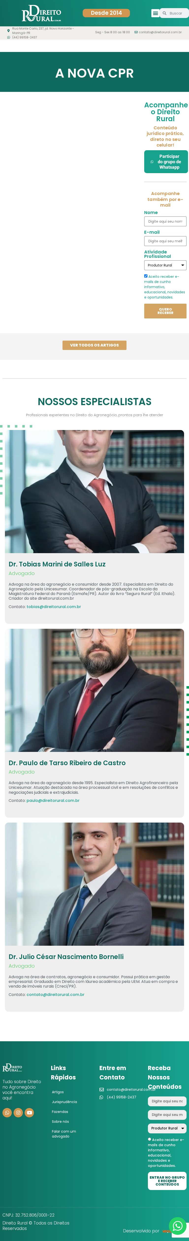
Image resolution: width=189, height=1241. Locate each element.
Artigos (58, 1092)
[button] (155, 13)
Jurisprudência (64, 1101)
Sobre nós (60, 1121)
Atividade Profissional (157, 254)
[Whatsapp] (7, 1112)
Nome (151, 212)
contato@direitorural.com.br (55, 994)
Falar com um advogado (64, 1134)
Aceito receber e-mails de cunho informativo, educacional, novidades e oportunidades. (164, 287)
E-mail (152, 232)
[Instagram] (18, 1112)
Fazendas (60, 1111)
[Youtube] (29, 1112)
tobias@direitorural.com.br (54, 607)
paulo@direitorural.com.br (53, 800)
